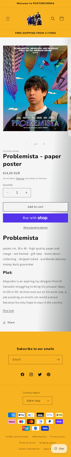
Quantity (8, 185)
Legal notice (50, 448)
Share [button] (11, 322)
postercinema (21, 436)
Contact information (29, 448)
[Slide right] (44, 144)
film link (8, 311)
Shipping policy (47, 442)
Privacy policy (57, 436)
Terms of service (27, 442)
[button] (8, 18)
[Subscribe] (58, 359)
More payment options (35, 227)
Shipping (20, 178)
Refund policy (40, 436)
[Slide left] (26, 144)
